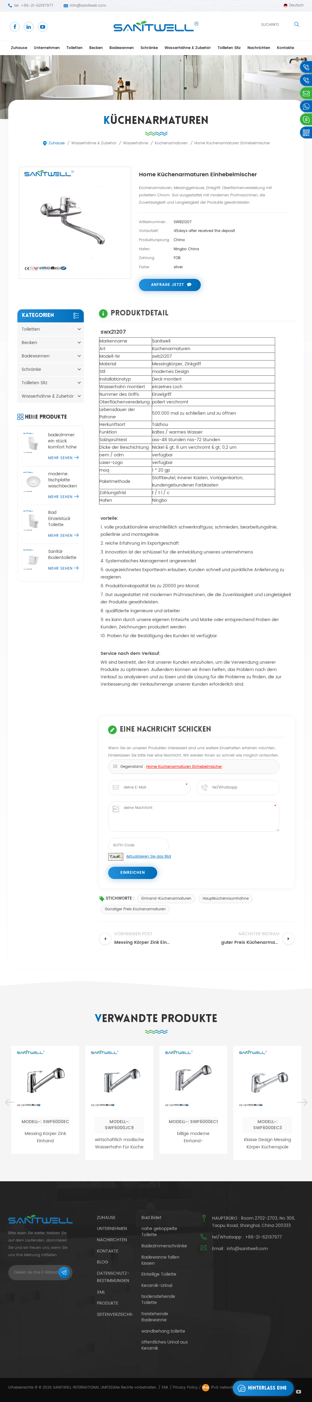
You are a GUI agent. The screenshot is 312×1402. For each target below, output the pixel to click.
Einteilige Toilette (158, 1274)
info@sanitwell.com (88, 6)
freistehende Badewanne (154, 1317)
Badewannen (121, 48)
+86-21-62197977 (37, 6)
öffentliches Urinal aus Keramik (164, 1345)
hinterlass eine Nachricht (267, 1391)
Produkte (107, 1303)
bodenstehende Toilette (158, 1300)
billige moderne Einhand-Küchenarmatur (139, 1137)
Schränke (149, 48)
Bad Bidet (151, 1218)
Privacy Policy (185, 1387)
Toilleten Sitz (229, 48)
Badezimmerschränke (164, 1246)
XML (164, 1387)
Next (302, 1102)
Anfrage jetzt (167, 285)
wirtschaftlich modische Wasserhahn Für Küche (65, 1143)
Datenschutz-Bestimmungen (113, 1277)
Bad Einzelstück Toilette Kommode (59, 519)
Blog (102, 1262)
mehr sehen (60, 458)
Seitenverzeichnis (116, 1314)
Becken (96, 48)
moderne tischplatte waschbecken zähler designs (63, 480)
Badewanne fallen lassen (160, 1260)
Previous (10, 1102)
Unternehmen (47, 48)
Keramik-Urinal (156, 1286)
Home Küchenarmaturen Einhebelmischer (184, 767)
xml (101, 1292)
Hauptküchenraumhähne (226, 898)
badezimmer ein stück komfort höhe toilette (62, 441)
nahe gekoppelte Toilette (159, 1232)
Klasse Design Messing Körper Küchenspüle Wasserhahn (213, 1143)
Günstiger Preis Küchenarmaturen (135, 909)
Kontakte (285, 48)
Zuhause (19, 48)
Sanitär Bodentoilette (62, 555)
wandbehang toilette (163, 1331)
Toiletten (74, 48)
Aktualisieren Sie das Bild (148, 856)
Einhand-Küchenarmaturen (166, 898)
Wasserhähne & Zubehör (188, 48)
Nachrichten (258, 48)
